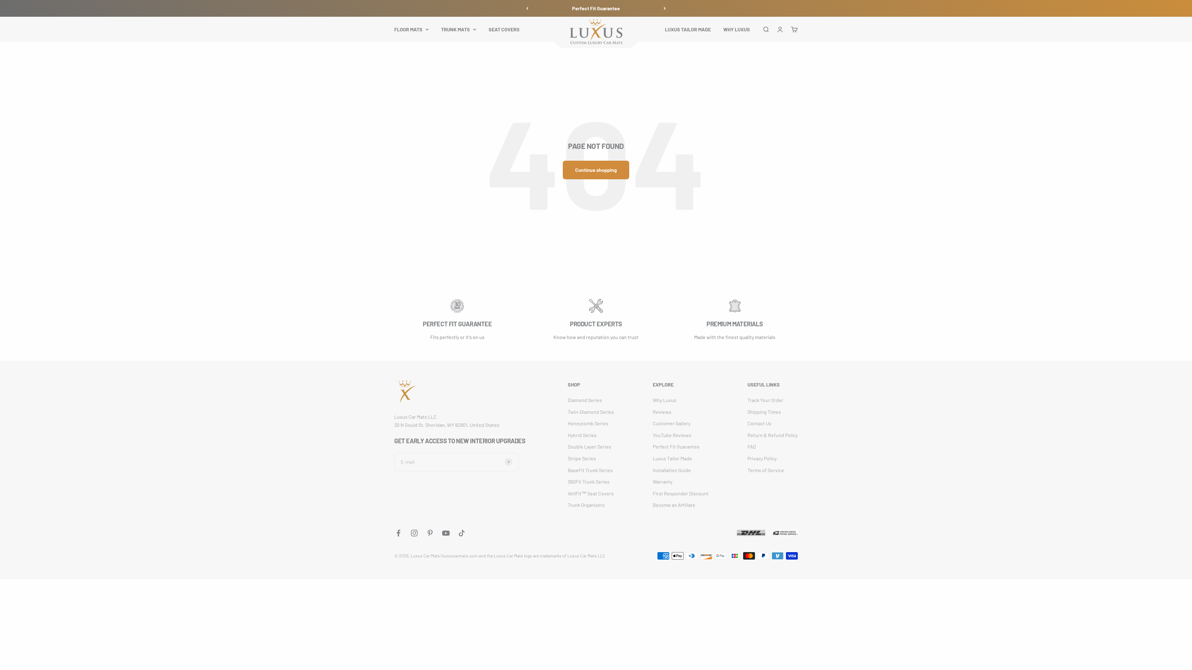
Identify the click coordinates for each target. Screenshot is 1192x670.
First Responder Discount (681, 493)
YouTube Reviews (672, 435)
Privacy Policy (762, 458)
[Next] (665, 8)
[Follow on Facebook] (398, 533)
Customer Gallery (671, 423)
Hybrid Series (582, 435)
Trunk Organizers (586, 505)
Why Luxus (664, 400)
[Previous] (527, 8)
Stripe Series (582, 458)
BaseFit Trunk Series (590, 470)
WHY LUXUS (736, 29)
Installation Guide (672, 470)
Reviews (662, 412)
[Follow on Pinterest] (430, 533)
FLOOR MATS (408, 29)
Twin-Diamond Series (591, 412)
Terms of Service (765, 470)
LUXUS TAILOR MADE (688, 29)
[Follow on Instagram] (414, 533)
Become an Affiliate (674, 505)
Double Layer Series (589, 446)
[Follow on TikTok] (462, 533)
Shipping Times (764, 412)
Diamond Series (585, 400)
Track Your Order (765, 400)
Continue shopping (596, 170)
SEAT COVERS (504, 29)
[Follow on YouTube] (446, 533)
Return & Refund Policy (772, 435)
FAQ (751, 446)
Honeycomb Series (588, 423)
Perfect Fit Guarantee (596, 8)
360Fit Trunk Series (589, 482)
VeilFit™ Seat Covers (591, 493)
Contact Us (759, 423)
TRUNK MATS (455, 29)
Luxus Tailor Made (672, 458)
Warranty (662, 482)
